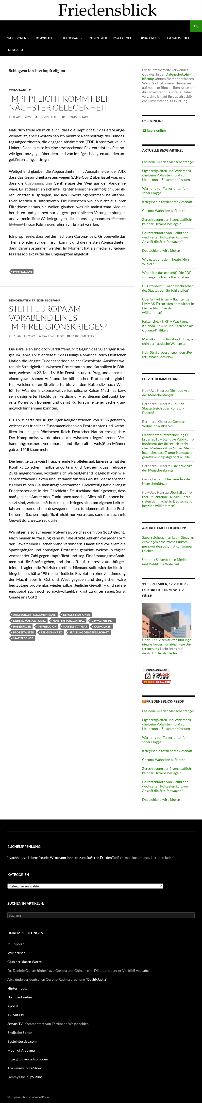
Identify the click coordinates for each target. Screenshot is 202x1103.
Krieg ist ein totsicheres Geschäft (167, 202)
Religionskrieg (52, 632)
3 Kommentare (77, 117)
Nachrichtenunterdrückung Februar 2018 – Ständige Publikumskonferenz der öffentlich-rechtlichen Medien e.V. (168, 441)
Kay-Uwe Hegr (53, 336)
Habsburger (22, 626)
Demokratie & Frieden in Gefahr (34, 300)
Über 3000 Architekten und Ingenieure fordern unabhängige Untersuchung (167, 644)
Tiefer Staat (71, 38)
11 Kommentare (83, 336)
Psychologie (122, 38)
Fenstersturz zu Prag (69, 620)
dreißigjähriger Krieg (29, 620)
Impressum (15, 49)
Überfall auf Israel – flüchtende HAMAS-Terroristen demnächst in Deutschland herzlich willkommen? (168, 306)
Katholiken (102, 626)
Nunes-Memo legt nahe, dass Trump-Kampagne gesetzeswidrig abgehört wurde (168, 452)
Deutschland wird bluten (161, 250)
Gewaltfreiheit (103, 620)
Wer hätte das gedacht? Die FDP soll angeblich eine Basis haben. (166, 274)
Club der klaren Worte (24, 962)
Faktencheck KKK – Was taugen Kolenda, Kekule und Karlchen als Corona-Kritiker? (167, 325)
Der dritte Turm (168, 653)
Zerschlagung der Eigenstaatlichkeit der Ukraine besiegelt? (167, 221)
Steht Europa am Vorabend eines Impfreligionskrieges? (58, 317)
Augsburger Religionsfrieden (34, 614)
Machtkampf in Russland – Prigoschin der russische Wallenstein (168, 341)
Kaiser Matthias (75, 626)
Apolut (12, 1006)
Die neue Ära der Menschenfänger (168, 162)
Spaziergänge (23, 638)
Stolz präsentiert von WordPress (28, 1097)
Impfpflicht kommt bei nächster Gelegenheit (58, 103)
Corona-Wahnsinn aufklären (163, 210)
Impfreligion (22, 271)
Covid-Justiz (96, 979)
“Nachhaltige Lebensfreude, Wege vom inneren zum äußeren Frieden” (60, 857)
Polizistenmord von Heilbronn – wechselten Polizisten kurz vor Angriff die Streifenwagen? (166, 237)
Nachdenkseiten (19, 997)
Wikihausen (16, 953)
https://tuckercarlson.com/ (27, 1059)
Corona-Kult (20, 90)
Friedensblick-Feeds (165, 701)
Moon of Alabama (21, 1050)
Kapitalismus (148, 38)
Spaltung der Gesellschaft (89, 632)
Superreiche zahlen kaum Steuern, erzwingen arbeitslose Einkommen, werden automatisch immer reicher (168, 544)
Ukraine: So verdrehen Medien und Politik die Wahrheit (165, 561)
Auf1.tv (18, 1015)
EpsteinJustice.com (22, 1041)
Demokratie (44, 38)
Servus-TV (15, 1024)
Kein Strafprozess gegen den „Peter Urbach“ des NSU (167, 354)
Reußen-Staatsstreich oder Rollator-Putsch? (163, 408)
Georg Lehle (48, 117)
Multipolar (15, 944)
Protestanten (23, 632)
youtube (142, 970)
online (154, 130)
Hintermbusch (18, 988)
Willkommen (16, 38)
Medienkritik (98, 38)
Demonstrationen (76, 614)
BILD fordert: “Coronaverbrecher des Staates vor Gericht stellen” (167, 288)
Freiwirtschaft (178, 38)
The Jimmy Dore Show (24, 1068)
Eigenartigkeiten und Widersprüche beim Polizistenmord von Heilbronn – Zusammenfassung (167, 175)
